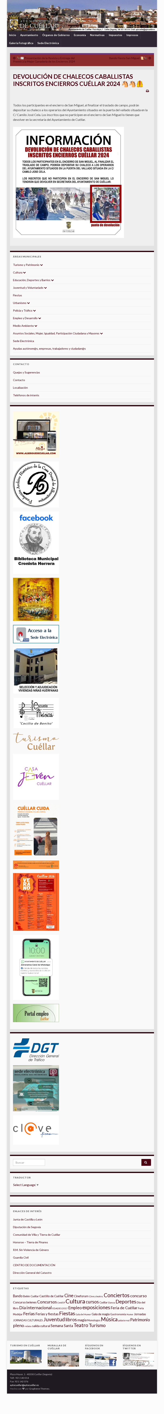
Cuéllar (103, 1302)
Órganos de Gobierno (56, 35)
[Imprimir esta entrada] (147, 91)
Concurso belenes (25, 1302)
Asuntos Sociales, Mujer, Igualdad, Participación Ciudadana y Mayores (56, 333)
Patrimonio (140, 1319)
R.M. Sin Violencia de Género (31, 1250)
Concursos (47, 1301)
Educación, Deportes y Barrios (32, 280)
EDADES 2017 (60, 1308)
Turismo (97, 1325)
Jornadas (140, 1314)
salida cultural (41, 1326)
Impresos (132, 35)
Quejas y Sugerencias (26, 372)
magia (82, 1320)
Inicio (12, 35)
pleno (18, 1325)
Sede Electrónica (48, 43)
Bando (18, 1296)
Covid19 (61, 1302)
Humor (130, 1314)
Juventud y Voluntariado (28, 287)
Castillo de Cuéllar (51, 1296)
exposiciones (96, 1307)
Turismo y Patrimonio (26, 264)
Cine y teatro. (96, 1296)
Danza (111, 1302)
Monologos (93, 1320)
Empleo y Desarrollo (25, 318)
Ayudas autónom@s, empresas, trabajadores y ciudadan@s (49, 348)
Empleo (75, 1307)
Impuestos (115, 35)
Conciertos (117, 1295)
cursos (92, 1301)
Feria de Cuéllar (124, 1307)
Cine (68, 1295)
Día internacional (35, 1307)
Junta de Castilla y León (27, 1219)
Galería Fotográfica (21, 43)
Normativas (97, 35)
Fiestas (17, 295)
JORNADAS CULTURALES (28, 1320)
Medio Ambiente (23, 325)
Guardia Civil (21, 1257)
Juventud (54, 1319)
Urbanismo (20, 303)
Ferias (29, 1313)
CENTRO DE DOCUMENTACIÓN (34, 1265)
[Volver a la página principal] (82, 15)
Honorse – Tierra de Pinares (30, 1242)
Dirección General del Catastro (32, 1272)
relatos (28, 1326)
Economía (80, 35)
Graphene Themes (39, 1388)
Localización (20, 387)
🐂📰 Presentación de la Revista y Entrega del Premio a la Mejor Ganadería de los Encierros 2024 (44, 59)
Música (109, 1319)
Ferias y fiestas (47, 1314)
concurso (138, 1295)
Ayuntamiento (29, 35)
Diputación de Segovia (27, 1227)
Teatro (81, 1325)
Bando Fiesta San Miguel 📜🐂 (128, 58)
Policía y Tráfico (23, 310)
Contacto (19, 380)
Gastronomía (118, 1314)
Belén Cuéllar (31, 1296)
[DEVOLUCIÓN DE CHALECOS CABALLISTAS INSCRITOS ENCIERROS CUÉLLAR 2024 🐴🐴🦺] (68, 182)
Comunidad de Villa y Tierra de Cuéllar (36, 1234)
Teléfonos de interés (26, 395)
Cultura (18, 272)
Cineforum (81, 1296)
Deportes (126, 1301)
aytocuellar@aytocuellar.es (24, 1385)
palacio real (124, 1320)
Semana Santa (62, 1325)
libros (71, 1319)
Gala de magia (101, 1314)
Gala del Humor (83, 1314)
